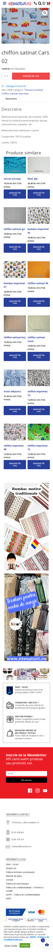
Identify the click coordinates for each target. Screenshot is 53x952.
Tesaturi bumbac (33, 90)
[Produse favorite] (40, 3)
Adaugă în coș (31, 76)
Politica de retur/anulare (17, 883)
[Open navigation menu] (4, 3)
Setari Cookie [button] (10, 945)
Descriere (11, 98)
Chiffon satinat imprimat (14, 93)
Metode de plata (14, 876)
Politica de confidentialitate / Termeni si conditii (25, 889)
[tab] (11, 99)
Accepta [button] (24, 945)
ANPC (8, 898)
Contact (9, 879)
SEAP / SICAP (12, 864)
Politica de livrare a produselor (20, 872)
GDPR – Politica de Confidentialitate (23, 894)
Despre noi (11, 868)
